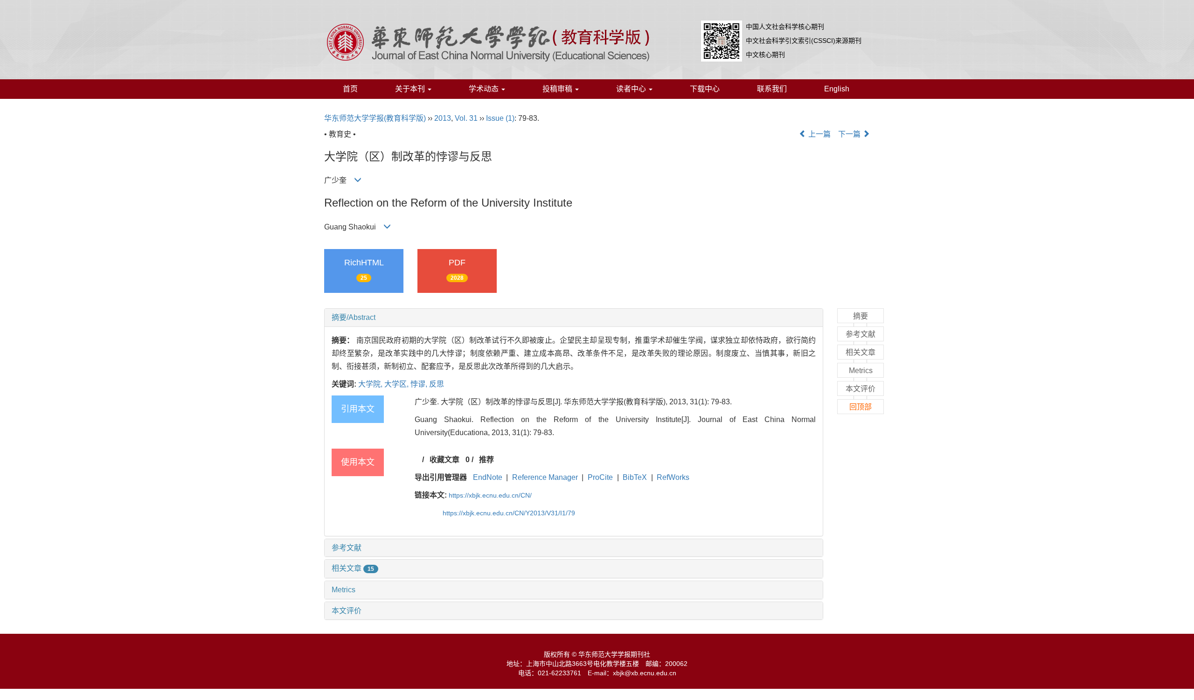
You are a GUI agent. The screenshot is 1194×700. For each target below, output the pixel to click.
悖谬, (419, 384)
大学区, (397, 384)
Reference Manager (545, 477)
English (836, 89)
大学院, (371, 384)
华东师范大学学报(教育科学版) (375, 118)
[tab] (574, 317)
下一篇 (850, 134)
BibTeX (635, 477)
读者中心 (632, 89)
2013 (442, 118)
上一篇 (818, 134)
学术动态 (484, 89)
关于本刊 (411, 89)
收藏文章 (444, 460)
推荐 (486, 460)
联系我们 (772, 89)
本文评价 (346, 611)
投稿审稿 (558, 89)
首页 (350, 89)
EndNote (487, 477)
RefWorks (673, 477)
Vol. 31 (466, 118)
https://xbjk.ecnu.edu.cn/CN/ (490, 495)
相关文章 (353, 568)
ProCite (600, 477)
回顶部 (860, 407)
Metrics (343, 590)
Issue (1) (500, 118)
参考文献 (346, 548)
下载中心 (705, 89)
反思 (436, 384)
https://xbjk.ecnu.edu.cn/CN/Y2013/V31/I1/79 (509, 513)
